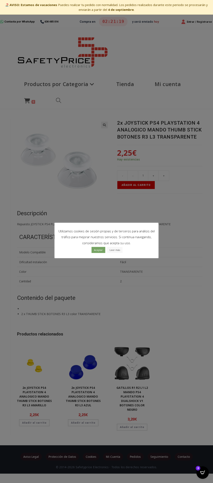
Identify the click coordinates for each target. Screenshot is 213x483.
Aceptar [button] (98, 250)
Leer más (115, 250)
